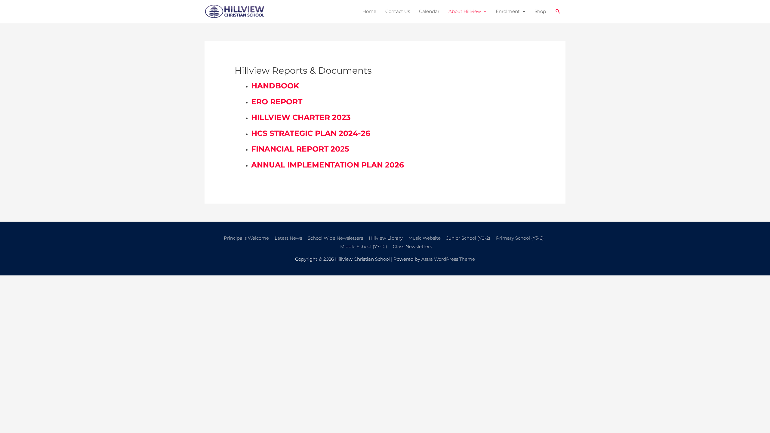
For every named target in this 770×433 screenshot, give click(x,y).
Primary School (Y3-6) (520, 238)
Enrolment (508, 11)
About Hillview (464, 11)
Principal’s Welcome (246, 238)
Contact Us (397, 11)
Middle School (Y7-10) (363, 246)
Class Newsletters (412, 246)
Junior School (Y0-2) (468, 238)
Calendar (429, 11)
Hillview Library (386, 238)
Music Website (424, 238)
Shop (540, 11)
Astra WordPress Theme (448, 259)
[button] (558, 11)
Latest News (288, 238)
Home (369, 11)
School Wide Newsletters (335, 238)
